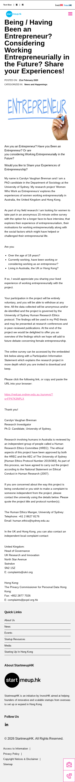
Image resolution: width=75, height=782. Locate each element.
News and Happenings (35, 84)
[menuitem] (17, 5)
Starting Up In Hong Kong (18, 652)
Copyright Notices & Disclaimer (20, 759)
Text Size (7, 5)
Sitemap (7, 764)
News (7, 626)
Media (7, 645)
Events (8, 633)
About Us (9, 620)
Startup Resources (14, 639)
